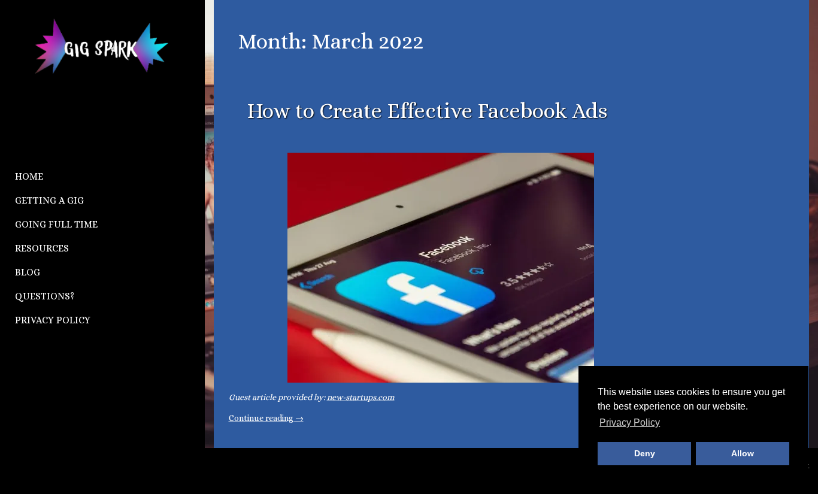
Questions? (44, 296)
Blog (27, 272)
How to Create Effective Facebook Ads (427, 110)
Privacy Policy (52, 320)
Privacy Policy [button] (629, 422)
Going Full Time (56, 224)
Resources (42, 248)
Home (29, 176)
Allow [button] (742, 453)
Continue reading (266, 418)
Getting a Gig (49, 200)
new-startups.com (361, 397)
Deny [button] (644, 453)
